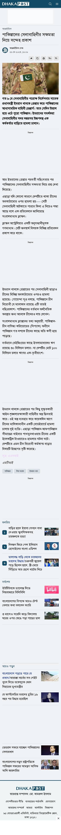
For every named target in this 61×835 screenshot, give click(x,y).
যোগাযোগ (50, 801)
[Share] (31, 58)
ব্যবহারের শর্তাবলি (34, 801)
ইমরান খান (34, 471)
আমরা (29, 807)
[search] (50, 4)
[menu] (56, 4)
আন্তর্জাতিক (6, 28)
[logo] (15, 4)
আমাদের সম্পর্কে (16, 807)
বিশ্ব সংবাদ (20, 471)
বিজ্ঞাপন (49, 807)
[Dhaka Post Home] (30, 788)
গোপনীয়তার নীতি (14, 801)
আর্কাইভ (39, 807)
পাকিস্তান (8, 471)
